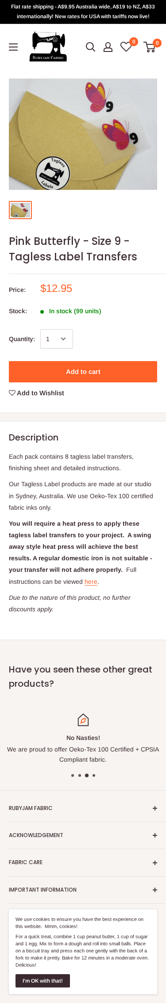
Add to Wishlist (39, 393)
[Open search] (91, 47)
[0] (149, 47)
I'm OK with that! (43, 981)
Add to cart (83, 371)
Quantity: (22, 338)
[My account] (108, 47)
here (91, 581)
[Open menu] (13, 47)
